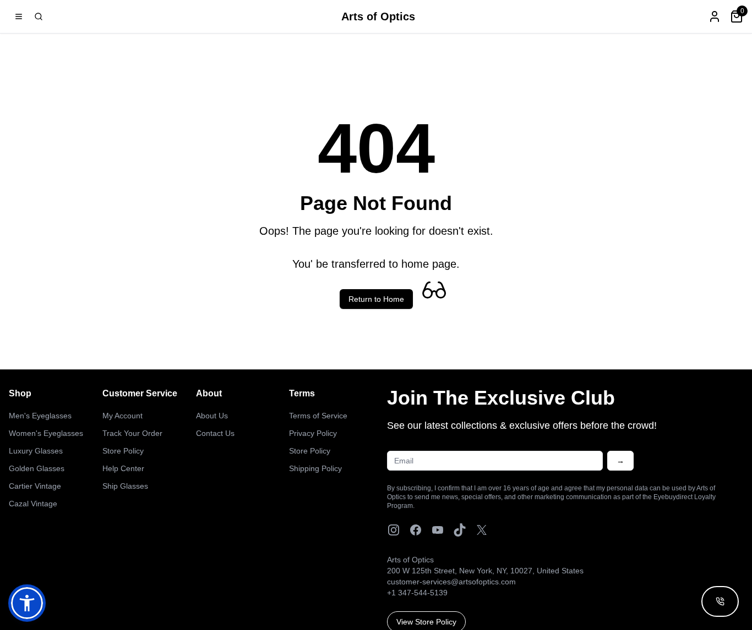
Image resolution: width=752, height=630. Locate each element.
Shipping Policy (315, 468)
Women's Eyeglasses (46, 433)
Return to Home (376, 299)
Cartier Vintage (35, 486)
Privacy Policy (313, 433)
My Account (122, 415)
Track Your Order (132, 433)
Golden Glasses (36, 468)
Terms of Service (318, 415)
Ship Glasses (125, 486)
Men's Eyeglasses (40, 415)
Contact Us (215, 433)
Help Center (123, 468)
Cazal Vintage (33, 503)
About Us (212, 415)
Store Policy (123, 450)
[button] (27, 603)
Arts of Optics (378, 16)
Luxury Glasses (36, 450)
